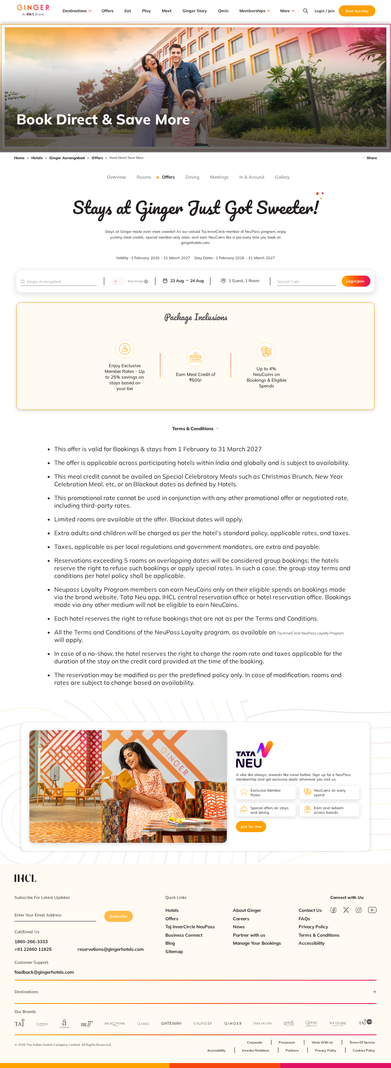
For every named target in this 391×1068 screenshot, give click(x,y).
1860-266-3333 (31, 941)
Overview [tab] (116, 177)
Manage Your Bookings (257, 943)
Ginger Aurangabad (67, 157)
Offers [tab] (168, 177)
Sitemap (174, 951)
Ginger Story (195, 10)
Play (146, 10)
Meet (166, 10)
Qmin (223, 10)
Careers (241, 918)
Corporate (254, 1042)
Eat (127, 10)
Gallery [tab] (282, 177)
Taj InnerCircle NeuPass (190, 926)
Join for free (251, 826)
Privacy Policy (313, 926)
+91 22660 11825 (33, 949)
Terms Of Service (362, 1042)
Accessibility (312, 943)
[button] (195, 428)
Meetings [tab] (219, 177)
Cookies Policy (364, 1050)
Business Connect (183, 934)
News (239, 926)
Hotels (37, 157)
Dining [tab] (192, 177)
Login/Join (355, 281)
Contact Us (310, 910)
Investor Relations (255, 1050)
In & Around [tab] (251, 177)
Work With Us (322, 1042)
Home (19, 157)
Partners (292, 1050)
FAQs (304, 918)
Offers (107, 10)
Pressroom (287, 1042)
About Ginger (247, 910)
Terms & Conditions (319, 934)
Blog (170, 943)
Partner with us (249, 934)
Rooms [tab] (144, 177)
